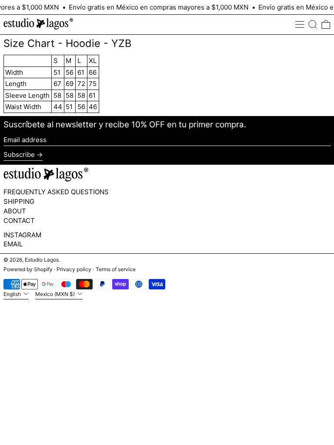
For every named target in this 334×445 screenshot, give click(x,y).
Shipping (18, 201)
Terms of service (116, 269)
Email (13, 244)
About (14, 211)
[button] (313, 25)
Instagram (22, 235)
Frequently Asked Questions (56, 192)
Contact (19, 220)
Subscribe (19, 154)
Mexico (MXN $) (55, 294)
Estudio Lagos (42, 259)
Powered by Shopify (28, 269)
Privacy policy (74, 269)
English (12, 294)
